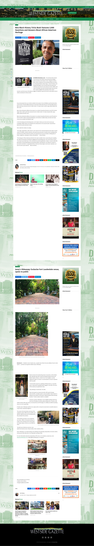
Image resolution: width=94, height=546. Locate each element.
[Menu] (16, 13)
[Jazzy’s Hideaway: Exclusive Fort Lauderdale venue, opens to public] (37, 291)
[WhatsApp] (11, 83)
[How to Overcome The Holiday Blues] (37, 179)
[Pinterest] (11, 80)
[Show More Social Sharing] (42, 38)
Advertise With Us (72, 12)
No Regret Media (54, 542)
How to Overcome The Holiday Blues (36, 185)
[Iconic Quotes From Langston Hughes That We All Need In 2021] (52, 179)
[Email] (11, 86)
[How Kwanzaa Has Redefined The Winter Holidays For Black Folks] (22, 179)
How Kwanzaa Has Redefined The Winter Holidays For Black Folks (22, 185)
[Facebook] (11, 72)
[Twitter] (11, 75)
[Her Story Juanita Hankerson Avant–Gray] (52, 505)
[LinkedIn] (11, 78)
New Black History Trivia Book (21, 155)
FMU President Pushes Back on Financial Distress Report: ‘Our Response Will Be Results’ (36, 512)
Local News (17, 266)
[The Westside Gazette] (46, 12)
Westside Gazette (31, 155)
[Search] (91, 7)
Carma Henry (23, 164)
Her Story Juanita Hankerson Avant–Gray (51, 512)
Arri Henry (22, 493)
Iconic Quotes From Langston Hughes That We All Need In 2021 (52, 185)
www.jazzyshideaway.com (22, 437)
